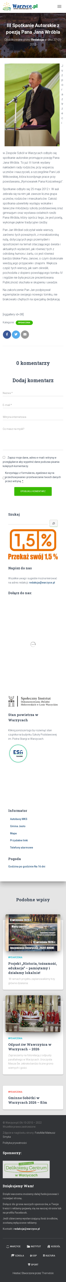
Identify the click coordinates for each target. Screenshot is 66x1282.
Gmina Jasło (17, 826)
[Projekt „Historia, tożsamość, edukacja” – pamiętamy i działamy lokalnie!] (33, 932)
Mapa (13, 833)
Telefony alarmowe (21, 847)
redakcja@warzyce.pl (42, 582)
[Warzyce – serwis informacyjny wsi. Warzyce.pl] (21, 6)
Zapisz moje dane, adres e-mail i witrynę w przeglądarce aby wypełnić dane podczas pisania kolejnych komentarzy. (31, 461)
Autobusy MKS (18, 819)
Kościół (55, 1246)
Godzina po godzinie (21, 866)
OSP (34, 1255)
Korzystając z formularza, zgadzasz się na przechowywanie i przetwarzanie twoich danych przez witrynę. (33, 477)
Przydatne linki (19, 840)
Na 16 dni (39, 866)
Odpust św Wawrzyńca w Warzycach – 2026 (30, 1046)
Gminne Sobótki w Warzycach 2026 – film (27, 1100)
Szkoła (19, 1255)
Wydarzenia (24, 323)
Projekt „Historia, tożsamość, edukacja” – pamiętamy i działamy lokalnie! (32, 968)
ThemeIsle (48, 1273)
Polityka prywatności (15, 1142)
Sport (34, 1264)
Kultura (50, 1255)
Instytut (36, 1246)
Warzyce (15, 1246)
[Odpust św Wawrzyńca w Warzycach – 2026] (33, 1013)
